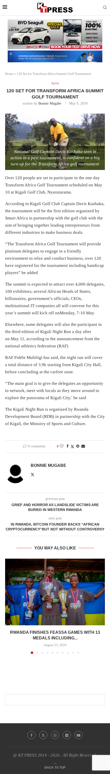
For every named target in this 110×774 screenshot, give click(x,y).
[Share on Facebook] (68, 446)
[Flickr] (67, 735)
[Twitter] (43, 735)
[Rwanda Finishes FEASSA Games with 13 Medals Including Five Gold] (55, 592)
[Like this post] (61, 446)
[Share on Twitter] (72, 446)
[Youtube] (78, 735)
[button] (9, 606)
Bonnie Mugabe (49, 103)
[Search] (104, 8)
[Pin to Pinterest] (77, 446)
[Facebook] (31, 735)
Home (9, 74)
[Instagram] (55, 735)
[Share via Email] (83, 446)
